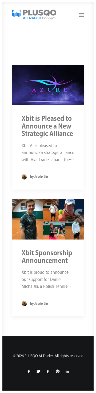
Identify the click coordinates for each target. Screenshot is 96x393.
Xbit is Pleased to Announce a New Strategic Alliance (47, 126)
